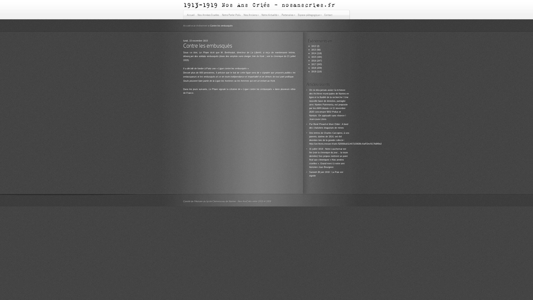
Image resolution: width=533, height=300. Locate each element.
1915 (313, 57)
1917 (313, 64)
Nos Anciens (251, 15)
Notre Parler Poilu (231, 15)
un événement (200, 25)
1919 (313, 71)
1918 (313, 68)
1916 (313, 60)
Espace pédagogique (309, 15)
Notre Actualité (270, 15)
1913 (313, 49)
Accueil (190, 15)
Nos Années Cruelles (208, 15)
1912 (313, 46)
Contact (328, 15)
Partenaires (288, 15)
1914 (313, 53)
